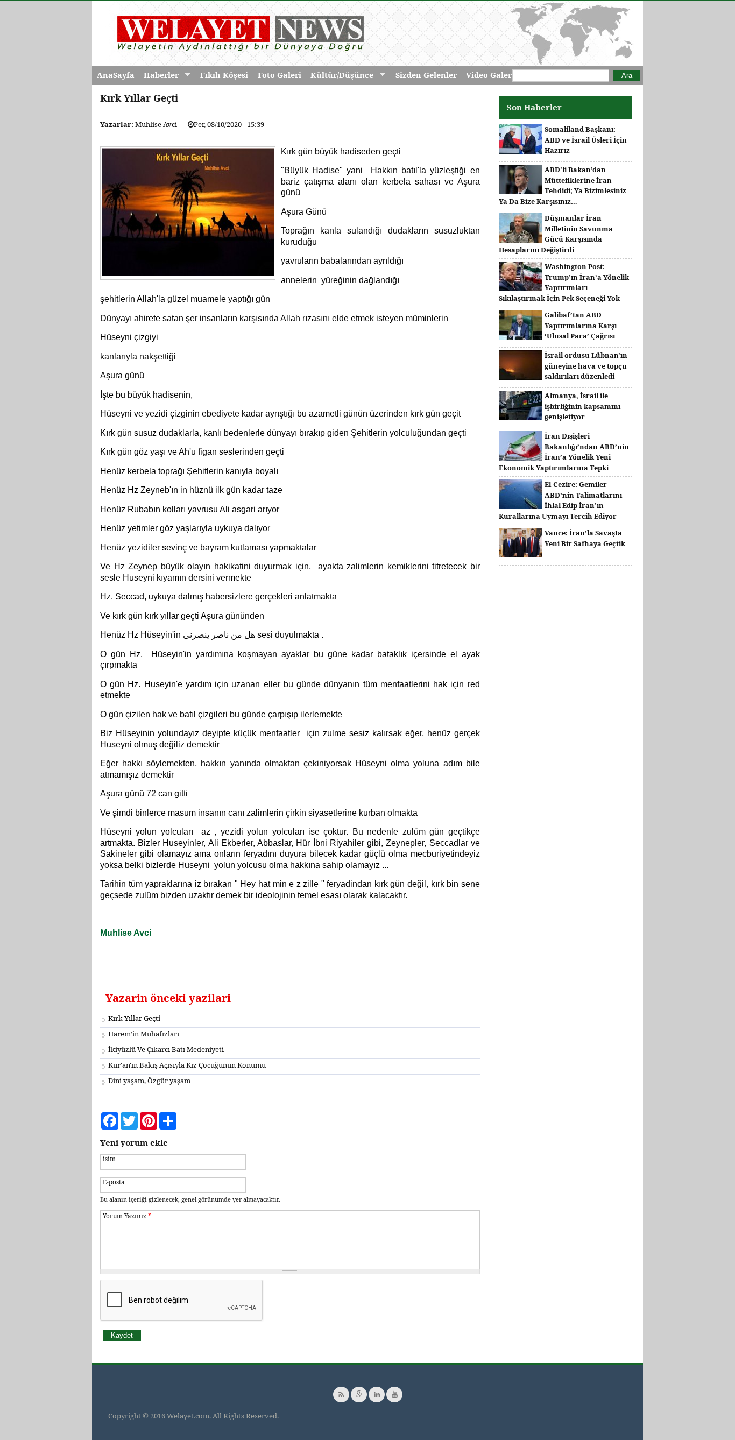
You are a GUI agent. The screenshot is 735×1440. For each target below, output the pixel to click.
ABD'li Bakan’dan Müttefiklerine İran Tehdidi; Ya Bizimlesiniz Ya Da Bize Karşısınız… (562, 185)
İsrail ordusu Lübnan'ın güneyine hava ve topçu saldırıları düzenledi (586, 365)
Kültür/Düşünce (339, 75)
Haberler (159, 75)
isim (109, 1158)
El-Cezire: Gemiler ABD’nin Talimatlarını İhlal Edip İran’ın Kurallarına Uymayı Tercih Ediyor (560, 500)
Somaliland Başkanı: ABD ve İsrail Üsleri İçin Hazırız (586, 139)
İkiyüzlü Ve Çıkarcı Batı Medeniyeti (166, 1049)
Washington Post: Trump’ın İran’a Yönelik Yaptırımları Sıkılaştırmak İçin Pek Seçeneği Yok (564, 282)
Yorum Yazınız (127, 1215)
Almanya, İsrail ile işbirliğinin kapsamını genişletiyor (582, 406)
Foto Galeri (279, 75)
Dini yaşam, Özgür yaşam (149, 1080)
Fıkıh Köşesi (224, 75)
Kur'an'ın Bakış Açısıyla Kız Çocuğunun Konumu (187, 1065)
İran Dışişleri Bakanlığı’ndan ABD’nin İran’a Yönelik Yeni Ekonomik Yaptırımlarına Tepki (564, 451)
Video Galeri (490, 75)
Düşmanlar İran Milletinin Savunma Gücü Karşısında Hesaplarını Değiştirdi (556, 234)
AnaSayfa (116, 75)
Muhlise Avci (156, 124)
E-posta (114, 1181)
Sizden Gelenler (426, 75)
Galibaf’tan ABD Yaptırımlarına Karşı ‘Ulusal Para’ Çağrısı (581, 325)
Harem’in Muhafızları (143, 1034)
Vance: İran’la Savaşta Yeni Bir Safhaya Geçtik (585, 538)
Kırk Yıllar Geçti (134, 1018)
